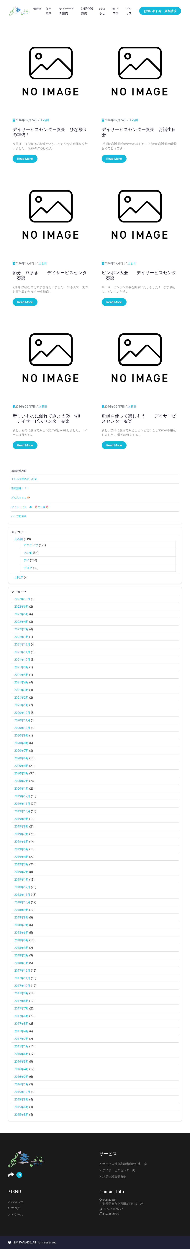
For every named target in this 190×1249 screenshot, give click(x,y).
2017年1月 (21, 1046)
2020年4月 (21, 766)
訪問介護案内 (87, 11)
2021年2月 (21, 697)
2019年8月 (21, 826)
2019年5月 (21, 849)
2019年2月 (21, 872)
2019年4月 (21, 857)
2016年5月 (21, 1061)
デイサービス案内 (66, 11)
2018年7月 (21, 925)
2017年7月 (21, 1008)
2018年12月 (22, 887)
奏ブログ (115, 11)
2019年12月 (22, 796)
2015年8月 (21, 1099)
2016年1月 (21, 1084)
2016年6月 (21, 1054)
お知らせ (102, 11)
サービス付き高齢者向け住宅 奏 (124, 1164)
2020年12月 (22, 713)
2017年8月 (21, 1001)
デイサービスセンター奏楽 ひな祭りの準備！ (50, 131)
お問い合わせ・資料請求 (160, 11)
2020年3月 (21, 773)
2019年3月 (21, 864)
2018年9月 (21, 910)
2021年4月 (21, 682)
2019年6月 (21, 842)
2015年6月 (21, 1107)
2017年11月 (22, 978)
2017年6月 (21, 1016)
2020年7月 (21, 751)
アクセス (129, 11)
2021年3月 (21, 690)
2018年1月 (21, 963)
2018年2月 (21, 955)
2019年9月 (21, 819)
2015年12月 (22, 1092)
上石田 (44, 120)
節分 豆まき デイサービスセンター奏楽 (50, 274)
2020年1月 (21, 788)
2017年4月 (21, 1031)
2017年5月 (21, 1024)
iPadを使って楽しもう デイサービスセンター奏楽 (139, 418)
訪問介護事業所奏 (114, 1177)
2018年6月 (21, 933)
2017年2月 (21, 1039)
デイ (26, 560)
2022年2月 (21, 629)
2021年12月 (22, 644)
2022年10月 (22, 599)
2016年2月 (21, 1077)
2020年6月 (21, 758)
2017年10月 (22, 986)
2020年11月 (22, 720)
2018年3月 (21, 948)
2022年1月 (21, 637)
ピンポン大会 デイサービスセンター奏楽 (139, 274)
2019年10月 (22, 811)
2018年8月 (21, 917)
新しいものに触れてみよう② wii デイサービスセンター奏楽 (46, 418)
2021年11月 (22, 652)
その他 (27, 553)
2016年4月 (21, 1069)
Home (37, 9)
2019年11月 (22, 804)
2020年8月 (21, 743)
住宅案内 (49, 11)
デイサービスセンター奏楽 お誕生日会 (139, 131)
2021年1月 (21, 705)
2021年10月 (22, 660)
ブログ (27, 568)
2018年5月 (21, 940)
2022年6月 (21, 606)
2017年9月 (21, 993)
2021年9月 (21, 667)
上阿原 (18, 577)
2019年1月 (21, 879)
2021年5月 (21, 675)
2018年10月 (22, 902)
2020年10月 (22, 728)
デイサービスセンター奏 (118, 1170)
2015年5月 (21, 1115)
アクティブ (30, 545)
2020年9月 (21, 735)
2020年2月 (21, 781)
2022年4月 (21, 622)
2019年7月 (21, 834)
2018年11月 (22, 895)
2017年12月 (22, 970)
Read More (25, 159)
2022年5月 (21, 614)
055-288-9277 (113, 1209)
